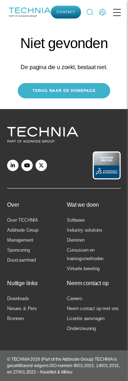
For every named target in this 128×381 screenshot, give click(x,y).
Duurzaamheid (21, 260)
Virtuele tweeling (83, 268)
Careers (74, 298)
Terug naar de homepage (63, 90)
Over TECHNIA (22, 220)
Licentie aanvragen (86, 318)
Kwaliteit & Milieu (56, 372)
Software (76, 220)
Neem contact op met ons (93, 308)
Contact (66, 12)
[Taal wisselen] (102, 12)
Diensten (76, 240)
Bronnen (15, 318)
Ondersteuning (81, 328)
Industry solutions (84, 230)
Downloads (18, 298)
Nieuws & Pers (22, 308)
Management (20, 240)
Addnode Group (22, 230)
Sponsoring (18, 250)
